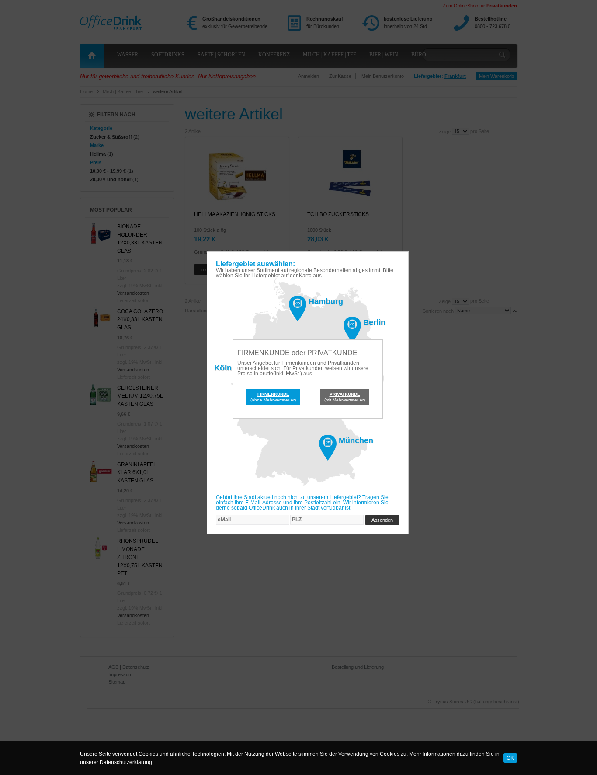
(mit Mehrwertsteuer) (344, 397)
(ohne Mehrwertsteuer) (273, 397)
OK (510, 758)
